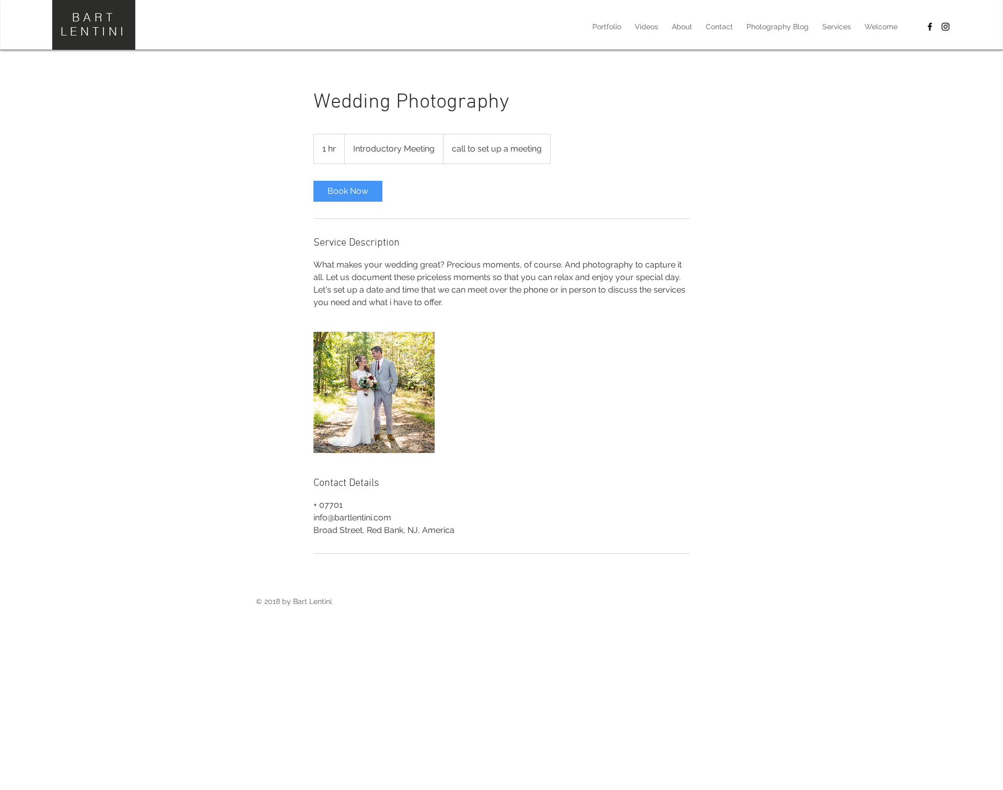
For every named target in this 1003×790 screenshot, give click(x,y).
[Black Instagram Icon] (945, 26)
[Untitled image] (374, 392)
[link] (347, 191)
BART (93, 17)
